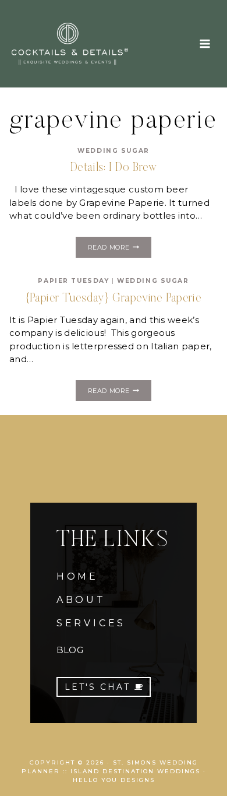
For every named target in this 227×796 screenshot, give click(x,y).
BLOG (69, 649)
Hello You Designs (114, 780)
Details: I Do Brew (113, 168)
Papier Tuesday (73, 281)
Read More (119, 249)
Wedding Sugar (113, 151)
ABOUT (81, 599)
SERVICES (91, 623)
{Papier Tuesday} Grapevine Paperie (113, 298)
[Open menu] (204, 43)
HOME (77, 576)
